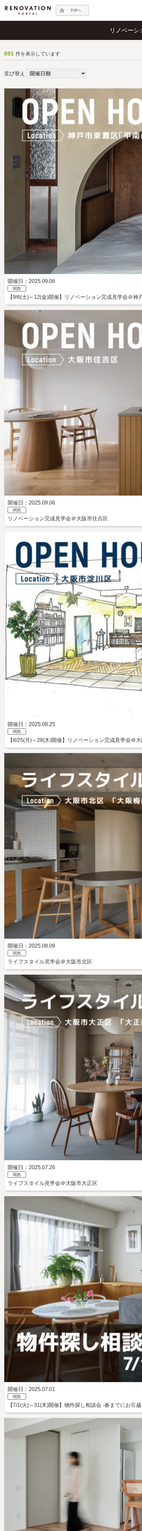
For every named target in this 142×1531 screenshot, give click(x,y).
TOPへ (75, 10)
